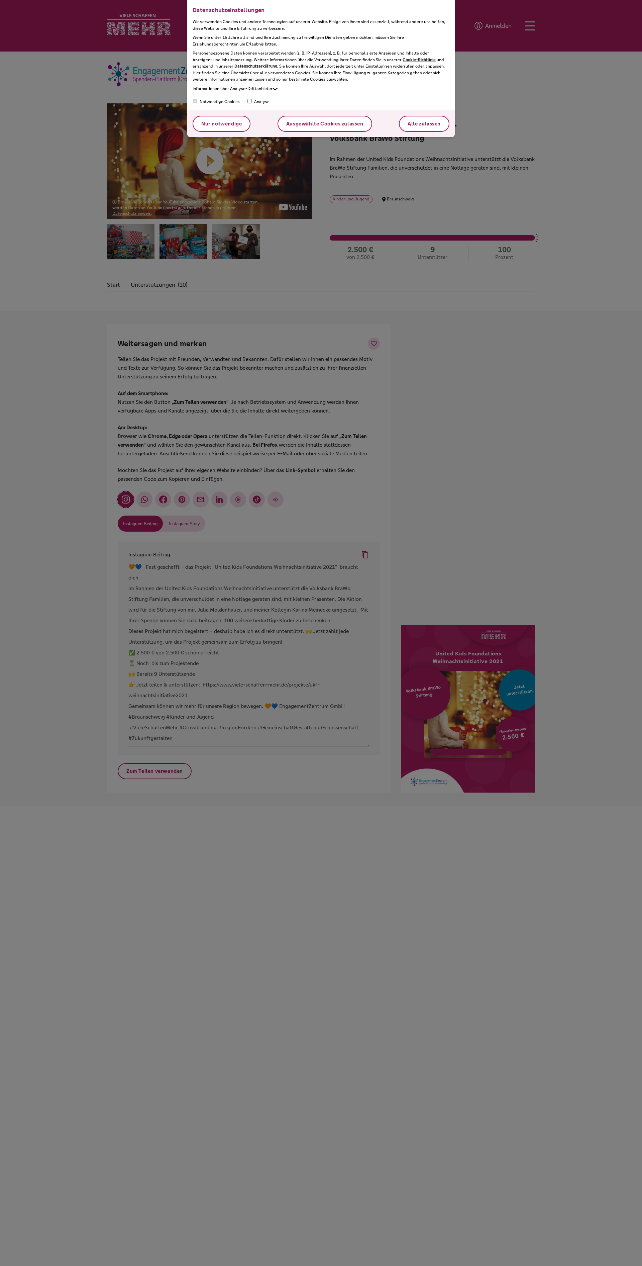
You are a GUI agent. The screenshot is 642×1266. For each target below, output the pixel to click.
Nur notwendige (221, 123)
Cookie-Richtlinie (419, 60)
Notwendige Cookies (219, 101)
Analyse (261, 101)
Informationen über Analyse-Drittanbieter (233, 88)
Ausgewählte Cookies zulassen (324, 123)
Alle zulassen (424, 123)
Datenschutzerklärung (255, 66)
